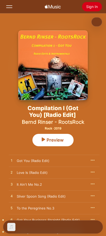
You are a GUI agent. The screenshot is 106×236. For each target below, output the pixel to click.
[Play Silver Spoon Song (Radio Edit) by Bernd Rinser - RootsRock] (11, 196)
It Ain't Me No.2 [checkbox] (29, 184)
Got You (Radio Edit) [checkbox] (33, 161)
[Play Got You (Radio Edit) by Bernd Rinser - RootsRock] (11, 160)
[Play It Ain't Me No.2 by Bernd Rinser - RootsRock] (11, 184)
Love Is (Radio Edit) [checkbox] (32, 172)
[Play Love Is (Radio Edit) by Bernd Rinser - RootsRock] (11, 172)
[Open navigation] (9, 6)
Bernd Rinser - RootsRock (53, 122)
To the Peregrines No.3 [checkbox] (35, 208)
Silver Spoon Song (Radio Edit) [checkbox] (41, 196)
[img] (53, 6)
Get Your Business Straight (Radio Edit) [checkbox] (48, 220)
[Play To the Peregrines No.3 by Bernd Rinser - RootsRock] (11, 208)
